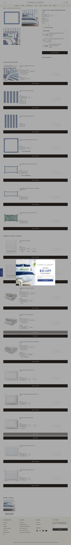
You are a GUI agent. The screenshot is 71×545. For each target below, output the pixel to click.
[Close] (54, 260)
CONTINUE (45, 280)
